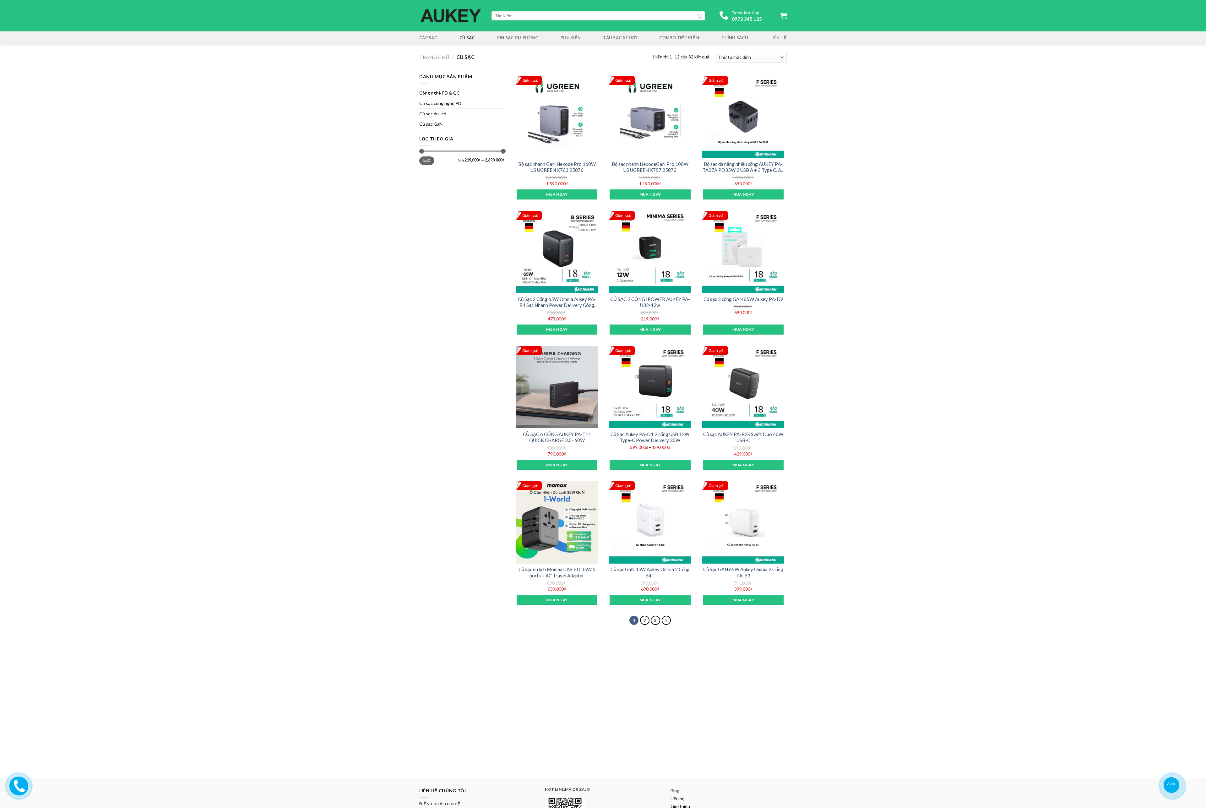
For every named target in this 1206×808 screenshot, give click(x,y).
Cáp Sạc (428, 37)
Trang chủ (434, 57)
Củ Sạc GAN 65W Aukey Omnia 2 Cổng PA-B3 (743, 572)
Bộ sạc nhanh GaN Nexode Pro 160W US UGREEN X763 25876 (557, 167)
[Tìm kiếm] (699, 15)
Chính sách (734, 37)
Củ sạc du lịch (432, 113)
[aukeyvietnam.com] (18, 785)
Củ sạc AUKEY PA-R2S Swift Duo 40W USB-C (743, 437)
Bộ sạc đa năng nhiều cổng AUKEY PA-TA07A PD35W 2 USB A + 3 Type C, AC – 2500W (743, 167)
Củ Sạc (467, 37)
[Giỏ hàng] (783, 16)
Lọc (426, 160)
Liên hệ (778, 37)
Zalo (1171, 783)
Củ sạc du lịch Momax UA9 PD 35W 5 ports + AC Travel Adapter (557, 572)
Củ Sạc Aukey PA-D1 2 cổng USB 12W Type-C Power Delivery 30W (650, 437)
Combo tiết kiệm (679, 37)
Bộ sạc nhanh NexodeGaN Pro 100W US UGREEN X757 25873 (650, 167)
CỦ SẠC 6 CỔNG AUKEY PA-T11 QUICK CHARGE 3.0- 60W (557, 437)
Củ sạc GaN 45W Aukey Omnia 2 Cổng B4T (650, 572)
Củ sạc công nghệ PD (440, 103)
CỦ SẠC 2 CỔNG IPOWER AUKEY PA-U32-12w (650, 302)
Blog (675, 790)
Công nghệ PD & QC (439, 93)
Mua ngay (557, 194)
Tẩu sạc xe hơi (620, 37)
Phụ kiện (571, 37)
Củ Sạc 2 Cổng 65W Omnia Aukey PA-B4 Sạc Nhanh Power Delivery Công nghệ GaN (557, 302)
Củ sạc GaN (431, 124)
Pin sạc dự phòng (517, 37)
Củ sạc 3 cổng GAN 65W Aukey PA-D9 (743, 299)
